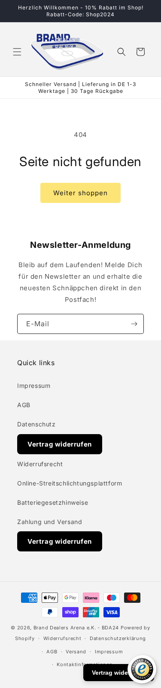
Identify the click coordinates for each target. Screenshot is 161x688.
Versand (76, 652)
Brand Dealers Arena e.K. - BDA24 (76, 628)
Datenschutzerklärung (118, 638)
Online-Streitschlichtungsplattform (69, 483)
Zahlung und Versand (49, 521)
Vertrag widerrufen (59, 444)
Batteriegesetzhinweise (52, 502)
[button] (17, 51)
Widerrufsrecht (40, 464)
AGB (23, 404)
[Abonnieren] (134, 324)
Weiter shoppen (80, 193)
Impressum (33, 385)
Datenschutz (36, 424)
